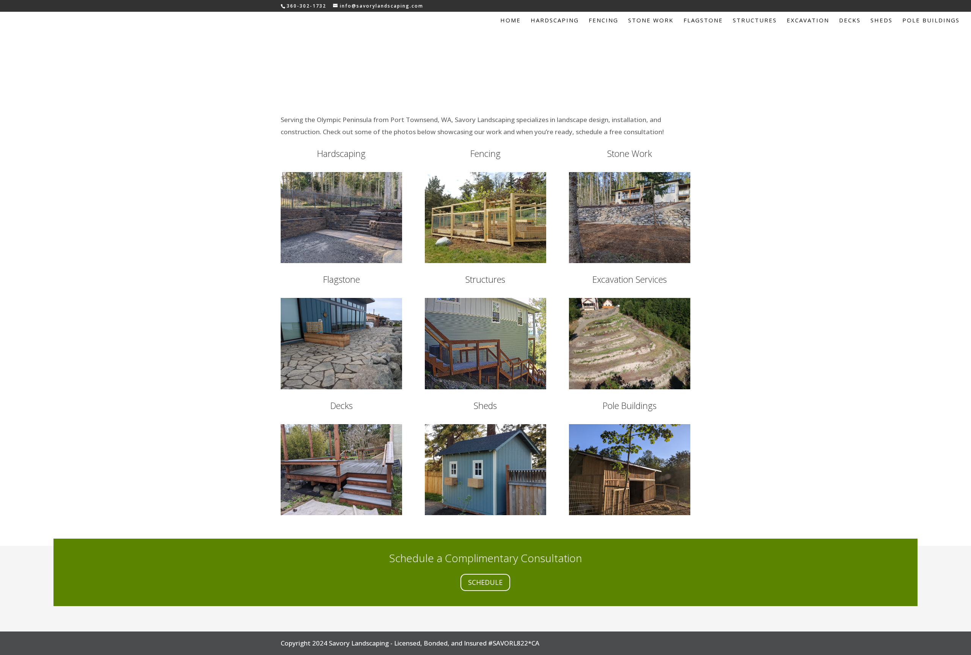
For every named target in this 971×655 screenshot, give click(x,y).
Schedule (485, 582)
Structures (755, 20)
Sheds (881, 20)
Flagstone (703, 20)
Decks (850, 20)
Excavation (808, 20)
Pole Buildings (931, 20)
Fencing (603, 20)
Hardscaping (555, 20)
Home (510, 20)
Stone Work (651, 20)
